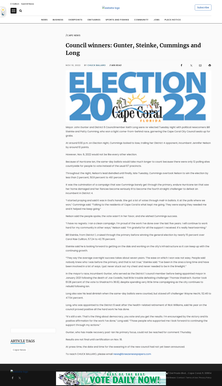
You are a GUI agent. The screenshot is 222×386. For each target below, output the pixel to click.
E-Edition (15, 3)
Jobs (156, 19)
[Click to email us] (199, 65)
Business (58, 19)
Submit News (27, 3)
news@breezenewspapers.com (132, 354)
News (44, 19)
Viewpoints (75, 19)
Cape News (19, 349)
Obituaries (93, 19)
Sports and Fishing (117, 19)
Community (141, 19)
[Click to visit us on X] (189, 65)
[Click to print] (208, 65)
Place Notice (173, 19)
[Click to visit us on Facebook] (152, 65)
